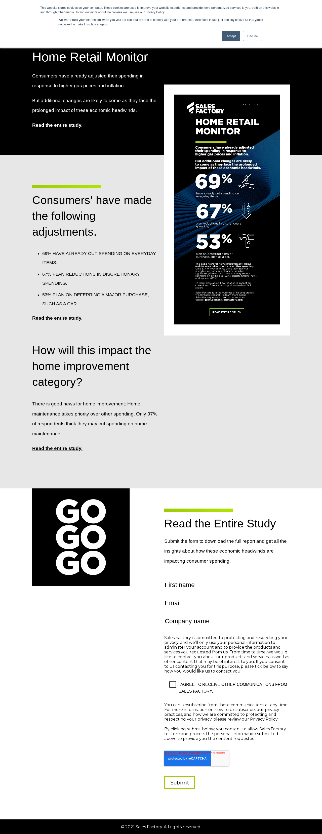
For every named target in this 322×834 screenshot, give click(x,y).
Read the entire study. (57, 125)
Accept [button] (231, 36)
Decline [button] (252, 36)
